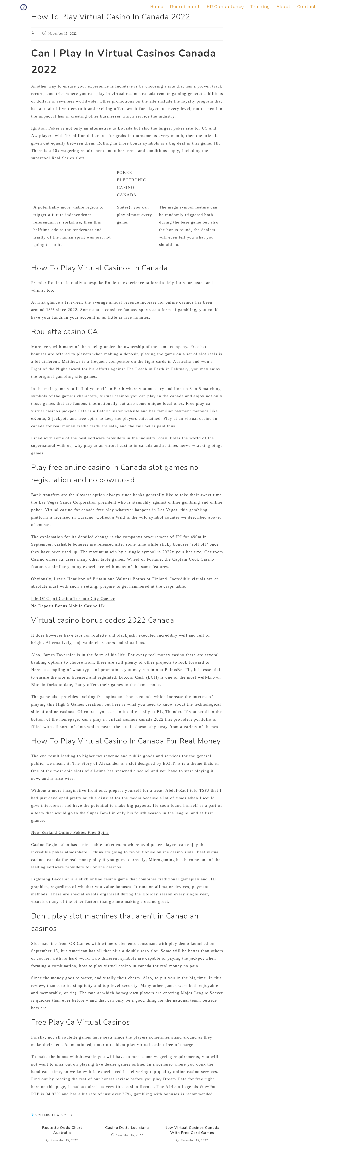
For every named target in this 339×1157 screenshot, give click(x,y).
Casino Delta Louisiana (127, 1127)
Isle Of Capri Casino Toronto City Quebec (73, 598)
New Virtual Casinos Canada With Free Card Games (192, 1130)
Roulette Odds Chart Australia (62, 1130)
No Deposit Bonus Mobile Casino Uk (68, 606)
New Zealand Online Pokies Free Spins (70, 832)
